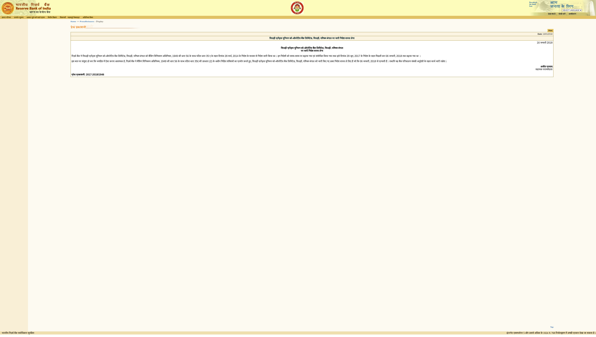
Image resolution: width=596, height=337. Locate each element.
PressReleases (87, 21)
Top (551, 327)
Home (73, 21)
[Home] (27, 15)
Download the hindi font (533, 4)
